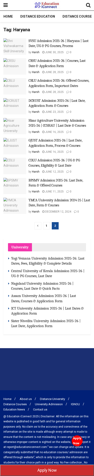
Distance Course (77, 16)
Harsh (35, 52)
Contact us (40, 409)
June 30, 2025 (54, 52)
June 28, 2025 (54, 72)
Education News (14, 409)
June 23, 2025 (54, 111)
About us (26, 399)
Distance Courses (15, 404)
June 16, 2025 (54, 132)
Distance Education (37, 16)
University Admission (49, 404)
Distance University (52, 399)
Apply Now (77, 441)
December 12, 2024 (57, 211)
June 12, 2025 (54, 171)
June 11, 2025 (54, 191)
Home (8, 16)
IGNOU (75, 404)
